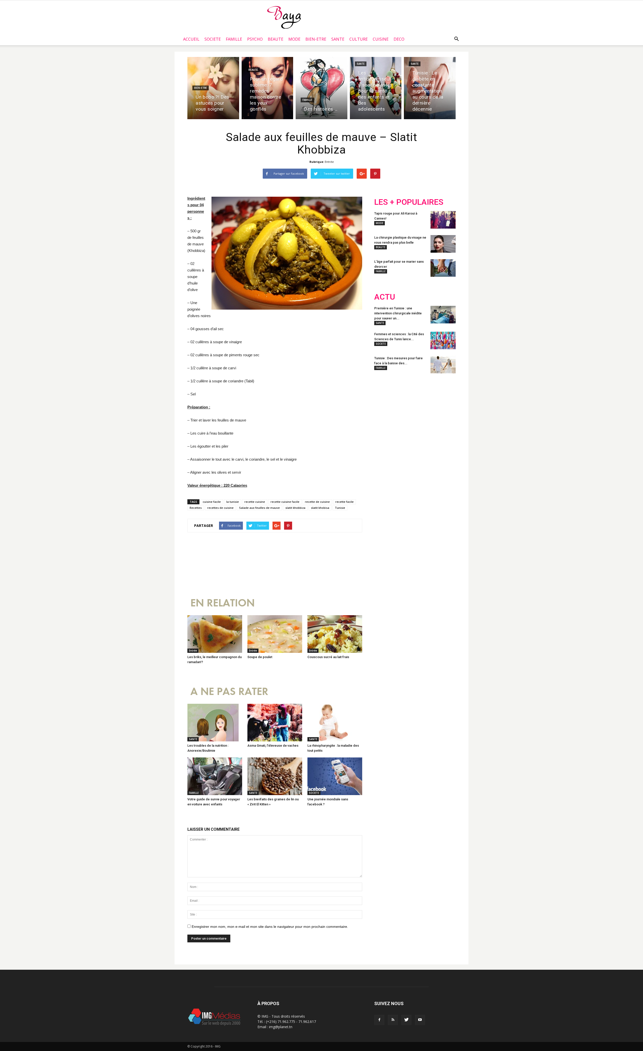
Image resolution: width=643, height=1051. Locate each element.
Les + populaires (408, 202)
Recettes (196, 508)
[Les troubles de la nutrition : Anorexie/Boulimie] (214, 722)
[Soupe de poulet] (274, 634)
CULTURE (358, 39)
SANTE (337, 39)
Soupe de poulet (259, 657)
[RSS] (393, 1020)
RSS (421, 410)
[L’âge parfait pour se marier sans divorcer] (443, 268)
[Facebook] (379, 1020)
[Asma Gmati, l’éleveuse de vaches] (274, 722)
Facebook (383, 410)
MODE (294, 39)
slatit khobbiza (295, 508)
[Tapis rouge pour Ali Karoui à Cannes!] (443, 220)
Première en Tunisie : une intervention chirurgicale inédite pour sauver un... (398, 313)
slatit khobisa (320, 508)
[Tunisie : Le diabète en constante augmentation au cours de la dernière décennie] (430, 88)
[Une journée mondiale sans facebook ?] (334, 776)
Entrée (329, 162)
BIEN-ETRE (315, 39)
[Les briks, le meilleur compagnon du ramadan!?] (214, 634)
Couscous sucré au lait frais (328, 657)
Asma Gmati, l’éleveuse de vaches (272, 745)
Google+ (441, 410)
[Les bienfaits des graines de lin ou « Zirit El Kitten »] (274, 776)
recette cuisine (254, 502)
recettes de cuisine (220, 508)
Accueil (191, 39)
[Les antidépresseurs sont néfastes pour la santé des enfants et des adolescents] (376, 88)
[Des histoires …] (321, 88)
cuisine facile (212, 502)
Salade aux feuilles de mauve (259, 508)
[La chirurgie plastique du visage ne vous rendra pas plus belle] (443, 244)
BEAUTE (275, 39)
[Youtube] (420, 1020)
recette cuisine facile (285, 502)
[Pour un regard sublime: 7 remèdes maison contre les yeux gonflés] (267, 88)
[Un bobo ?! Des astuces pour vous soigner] (213, 88)
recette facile (344, 502)
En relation (222, 603)
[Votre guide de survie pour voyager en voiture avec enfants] (214, 776)
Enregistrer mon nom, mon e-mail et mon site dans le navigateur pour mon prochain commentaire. (270, 927)
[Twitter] (406, 1020)
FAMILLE (234, 39)
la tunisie (232, 502)
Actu (384, 297)
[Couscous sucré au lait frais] (334, 634)
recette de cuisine (317, 502)
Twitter (402, 410)
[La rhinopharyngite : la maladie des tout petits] (334, 722)
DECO (399, 39)
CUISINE (381, 39)
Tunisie (340, 508)
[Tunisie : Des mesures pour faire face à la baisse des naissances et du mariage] (443, 364)
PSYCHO (255, 39)
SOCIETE (212, 39)
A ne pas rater (229, 691)
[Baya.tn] (284, 17)
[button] (456, 39)
